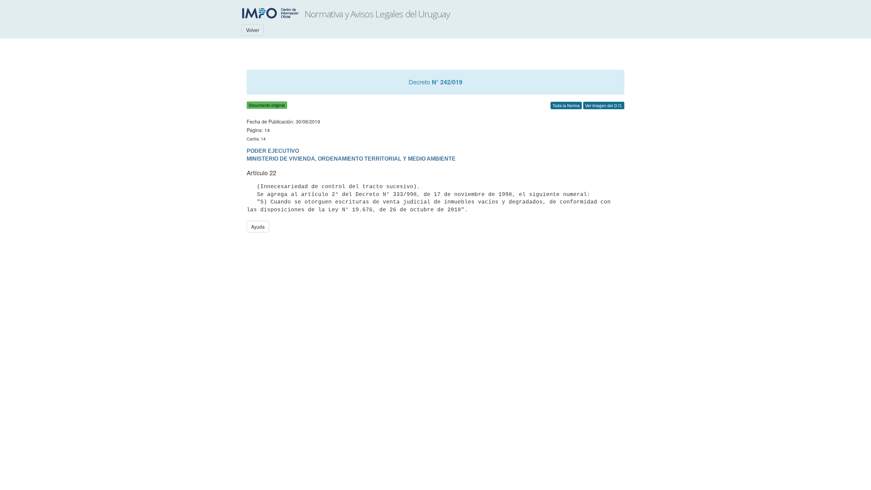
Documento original (267, 105)
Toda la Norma (566, 105)
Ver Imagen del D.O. (603, 105)
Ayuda (258, 226)
